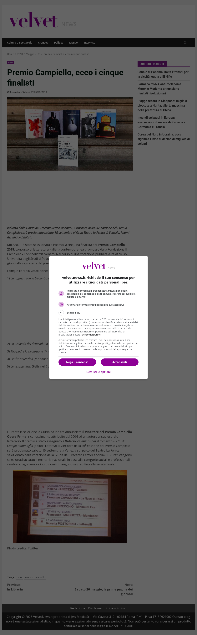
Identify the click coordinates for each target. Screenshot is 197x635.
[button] (98, 312)
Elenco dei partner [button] (92, 334)
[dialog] (98, 317)
